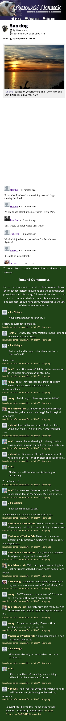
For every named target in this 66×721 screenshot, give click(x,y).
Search (50, 18)
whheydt (13, 425)
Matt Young (14, 581)
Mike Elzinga (15, 312)
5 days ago (46, 518)
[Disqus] (33, 140)
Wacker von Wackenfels (21, 523)
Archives (33, 18)
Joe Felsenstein (17, 408)
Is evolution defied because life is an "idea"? (21, 327)
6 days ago (46, 663)
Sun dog (19, 25)
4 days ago (46, 419)
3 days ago (46, 327)
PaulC (11, 369)
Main (17, 18)
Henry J (12, 332)
